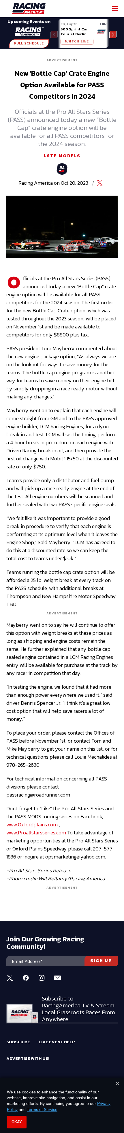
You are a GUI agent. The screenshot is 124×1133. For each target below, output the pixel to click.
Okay (17, 1122)
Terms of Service (42, 1109)
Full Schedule (29, 44)
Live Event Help (57, 1041)
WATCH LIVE (77, 42)
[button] (113, 34)
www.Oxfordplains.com (32, 824)
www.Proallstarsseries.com (36, 832)
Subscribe (18, 1041)
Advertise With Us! (27, 1058)
